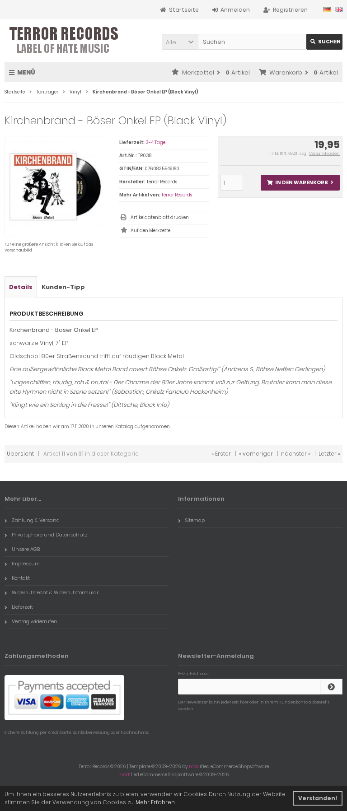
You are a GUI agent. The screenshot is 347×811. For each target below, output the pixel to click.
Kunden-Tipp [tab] (63, 287)
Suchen (324, 41)
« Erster (221, 453)
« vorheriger (256, 453)
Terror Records (176, 194)
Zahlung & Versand (36, 520)
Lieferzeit (22, 607)
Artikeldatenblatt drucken (160, 217)
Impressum (26, 563)
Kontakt (21, 578)
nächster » (295, 453)
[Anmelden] (331, 686)
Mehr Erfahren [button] (155, 802)
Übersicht (20, 453)
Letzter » (329, 453)
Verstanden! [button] (317, 798)
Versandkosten (324, 153)
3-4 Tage (155, 142)
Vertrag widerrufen (34, 621)
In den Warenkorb (300, 182)
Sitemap (195, 520)
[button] (180, 42)
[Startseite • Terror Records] (64, 41)
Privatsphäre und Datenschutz (50, 534)
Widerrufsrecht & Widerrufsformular (55, 592)
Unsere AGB (26, 549)
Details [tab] (21, 287)
